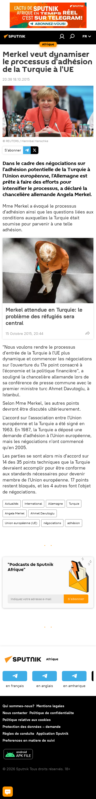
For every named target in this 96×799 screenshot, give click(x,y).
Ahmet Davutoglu (42, 513)
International (33, 503)
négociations (52, 523)
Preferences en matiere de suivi (29, 740)
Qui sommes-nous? (18, 706)
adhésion (73, 523)
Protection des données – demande (32, 726)
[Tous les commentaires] (8, 792)
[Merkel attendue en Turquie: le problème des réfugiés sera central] (48, 270)
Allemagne (55, 503)
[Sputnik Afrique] (15, 38)
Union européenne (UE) (21, 523)
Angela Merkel (14, 513)
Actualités (11, 503)
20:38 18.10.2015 (16, 79)
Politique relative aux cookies (27, 719)
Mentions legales (50, 706)
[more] (87, 333)
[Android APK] (18, 754)
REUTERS (12, 141)
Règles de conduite (18, 733)
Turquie (74, 503)
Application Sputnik (52, 733)
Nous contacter (15, 713)
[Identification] (62, 36)
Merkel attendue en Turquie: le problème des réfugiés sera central (44, 316)
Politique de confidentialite (51, 713)
